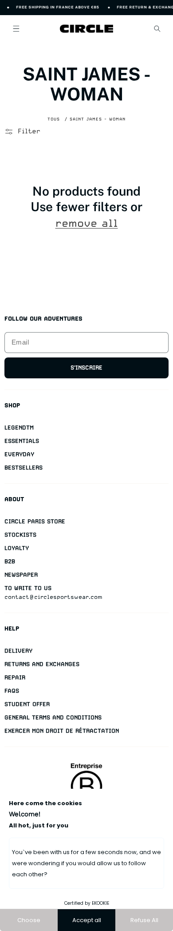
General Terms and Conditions (53, 717)
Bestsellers (23, 467)
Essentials (21, 440)
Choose (28, 920)
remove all (86, 223)
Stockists (20, 534)
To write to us (27, 588)
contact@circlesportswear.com (53, 597)
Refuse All (144, 920)
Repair (14, 677)
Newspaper (21, 574)
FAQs (11, 690)
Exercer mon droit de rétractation (61, 730)
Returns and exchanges (41, 664)
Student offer (27, 704)
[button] (16, 28)
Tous (53, 118)
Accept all (86, 920)
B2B (9, 561)
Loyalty (16, 548)
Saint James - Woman (98, 118)
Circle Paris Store (34, 521)
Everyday (19, 454)
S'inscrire (86, 367)
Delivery (18, 650)
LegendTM (19, 427)
